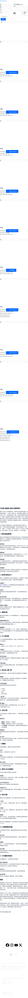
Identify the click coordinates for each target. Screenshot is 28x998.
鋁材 (1, 585)
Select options (13, 72)
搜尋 (3, 19)
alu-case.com (3, 0)
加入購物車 (12, 270)
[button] (14, 13)
